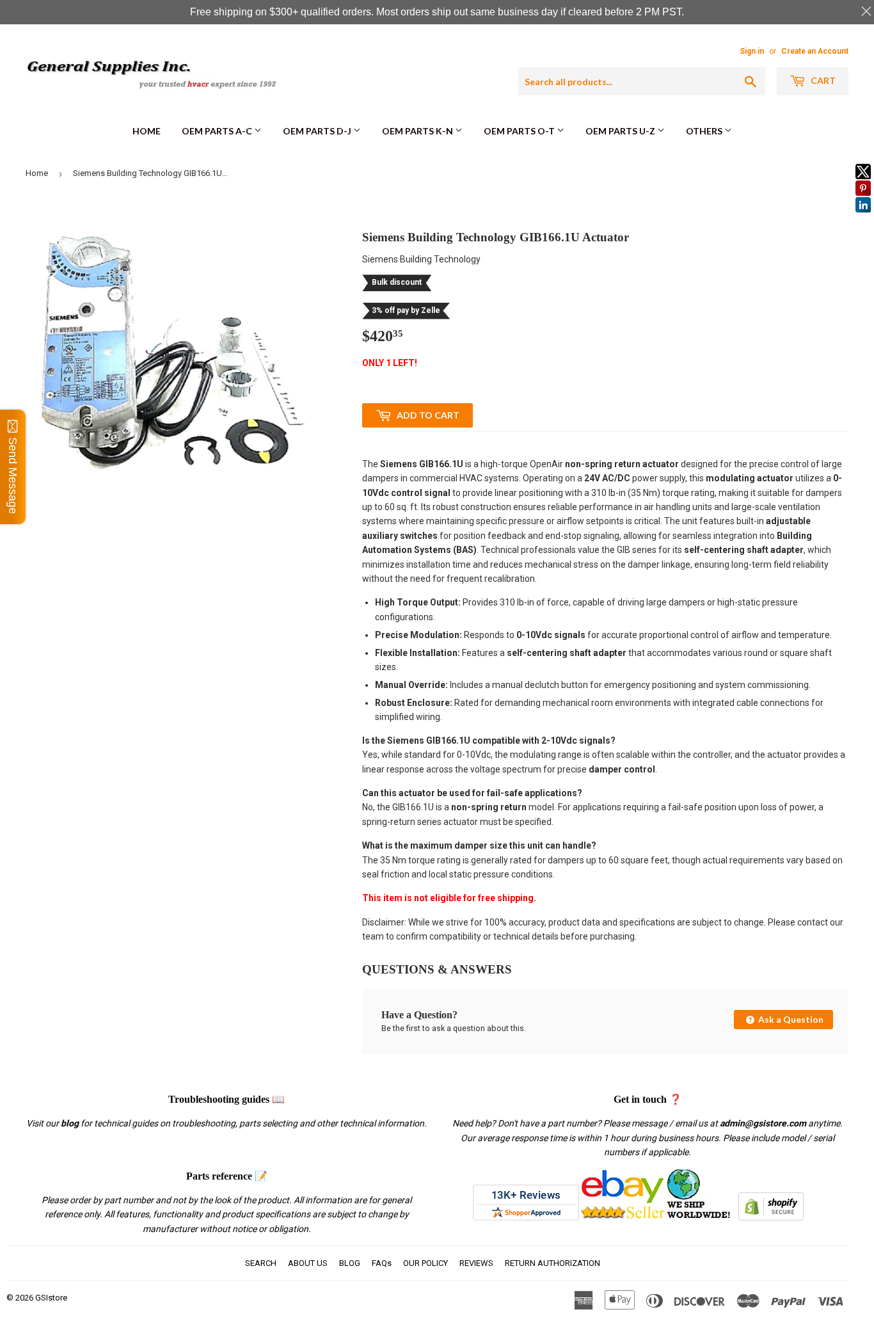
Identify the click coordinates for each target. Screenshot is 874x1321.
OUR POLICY (425, 1263)
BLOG (349, 1263)
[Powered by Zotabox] (863, 218)
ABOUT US (308, 1263)
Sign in (752, 51)
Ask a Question (789, 1019)
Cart (822, 80)
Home (146, 130)
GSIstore (51, 1297)
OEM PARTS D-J (318, 130)
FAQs (382, 1263)
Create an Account (814, 51)
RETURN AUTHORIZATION (552, 1263)
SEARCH (260, 1263)
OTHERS (705, 130)
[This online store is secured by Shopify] (771, 1217)
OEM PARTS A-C (218, 130)
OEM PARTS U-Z (621, 130)
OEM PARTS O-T (520, 130)
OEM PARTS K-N (418, 130)
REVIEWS (476, 1263)
